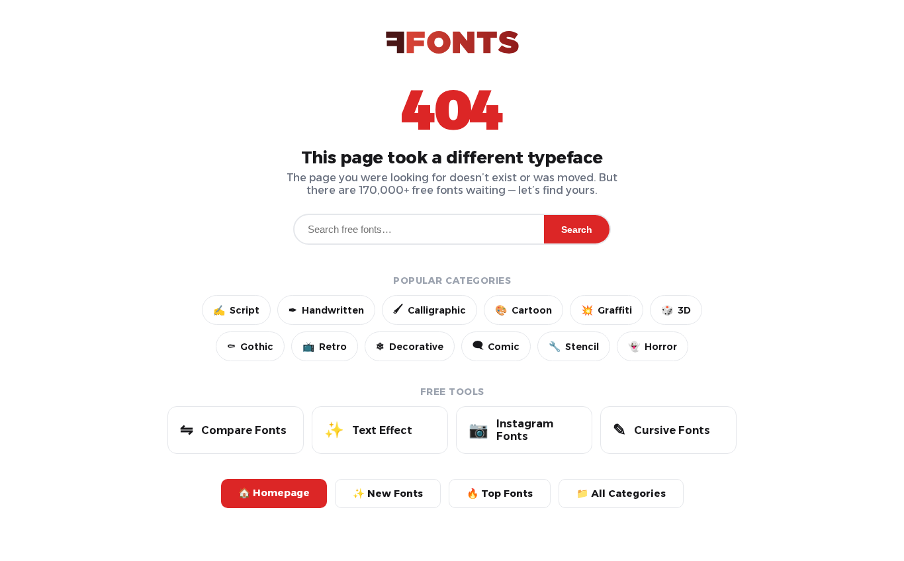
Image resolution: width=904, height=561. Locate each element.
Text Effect (368, 429)
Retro (324, 347)
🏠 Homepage (274, 493)
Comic (496, 346)
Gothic (250, 347)
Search (576, 229)
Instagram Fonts (511, 430)
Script (236, 310)
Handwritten (326, 310)
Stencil (574, 347)
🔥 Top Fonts (500, 493)
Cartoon (523, 310)
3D (676, 310)
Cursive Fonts (661, 429)
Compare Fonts (233, 429)
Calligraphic (429, 309)
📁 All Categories (621, 493)
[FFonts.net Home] (452, 43)
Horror (652, 347)
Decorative (409, 347)
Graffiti (606, 310)
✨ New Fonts (388, 493)
